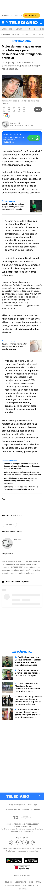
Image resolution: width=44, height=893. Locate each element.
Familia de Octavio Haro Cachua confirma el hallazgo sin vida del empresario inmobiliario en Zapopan (28, 661)
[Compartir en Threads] (19, 109)
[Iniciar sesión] (41, 22)
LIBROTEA (23, 889)
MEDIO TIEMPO (20, 882)
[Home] (23, 22)
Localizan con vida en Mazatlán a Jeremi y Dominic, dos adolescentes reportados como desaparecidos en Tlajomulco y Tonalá (27, 689)
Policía (32, 29)
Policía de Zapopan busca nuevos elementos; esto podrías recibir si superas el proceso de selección (28, 700)
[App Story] (31, 860)
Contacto (36, 810)
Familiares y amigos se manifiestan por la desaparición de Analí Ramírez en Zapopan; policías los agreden (22, 465)
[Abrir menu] (3, 22)
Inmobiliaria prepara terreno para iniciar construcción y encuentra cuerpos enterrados (20, 480)
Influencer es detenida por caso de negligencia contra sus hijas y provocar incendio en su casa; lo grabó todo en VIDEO (27, 714)
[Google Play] (14, 860)
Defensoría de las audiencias (17, 810)
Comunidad (21, 29)
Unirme (31, 138)
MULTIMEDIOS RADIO (31, 885)
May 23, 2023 (8, 308)
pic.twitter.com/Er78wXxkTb (15, 302)
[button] (6, 115)
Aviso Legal (32, 805)
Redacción (15, 123)
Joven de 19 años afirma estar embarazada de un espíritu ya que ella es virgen (14, 346)
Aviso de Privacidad (17, 805)
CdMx (15, 15)
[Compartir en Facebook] (9, 109)
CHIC (31, 882)
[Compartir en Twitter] (14, 109)
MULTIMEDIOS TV (13, 885)
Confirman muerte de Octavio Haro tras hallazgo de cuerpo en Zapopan (27, 673)
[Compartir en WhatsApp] (4, 109)
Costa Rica (9, 524)
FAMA (38, 882)
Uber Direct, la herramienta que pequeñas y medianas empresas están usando (13, 206)
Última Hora (7, 29)
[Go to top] (40, 796)
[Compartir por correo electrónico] (24, 109)
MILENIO (8, 882)
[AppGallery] (22, 867)
